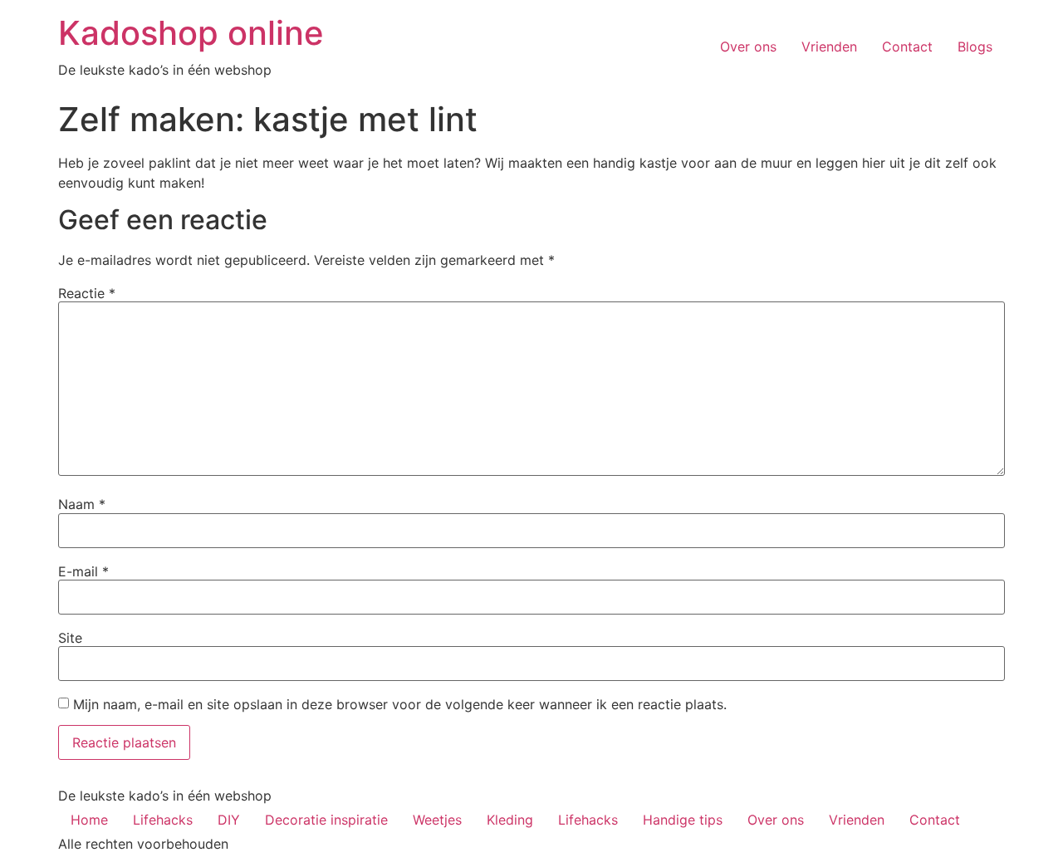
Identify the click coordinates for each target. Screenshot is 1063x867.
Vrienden (829, 46)
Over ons (748, 46)
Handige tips (683, 819)
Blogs (975, 46)
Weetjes (437, 819)
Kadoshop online (191, 32)
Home (89, 819)
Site (70, 637)
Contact (907, 46)
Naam (81, 504)
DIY (229, 819)
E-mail (83, 571)
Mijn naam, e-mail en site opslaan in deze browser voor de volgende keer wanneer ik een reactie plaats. (400, 704)
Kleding (510, 819)
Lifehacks (163, 819)
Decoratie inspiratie (326, 819)
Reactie (86, 293)
